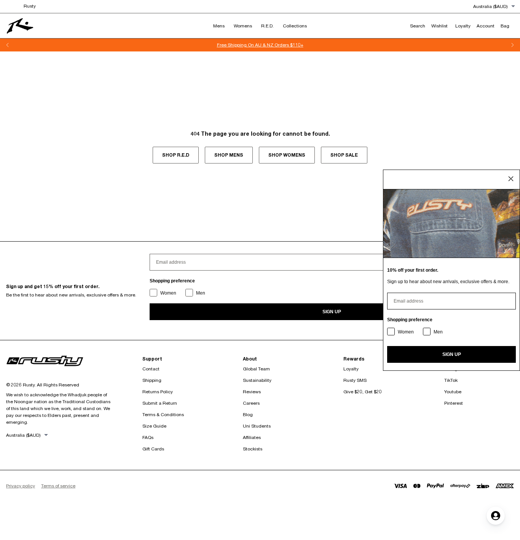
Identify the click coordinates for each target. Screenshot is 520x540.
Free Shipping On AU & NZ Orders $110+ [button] (246, 45)
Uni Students (257, 426)
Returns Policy (157, 391)
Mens (219, 26)
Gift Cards (153, 449)
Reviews (252, 391)
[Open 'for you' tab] (496, 515)
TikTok (451, 380)
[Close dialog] (511, 178)
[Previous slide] (7, 45)
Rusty (30, 6)
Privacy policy (20, 486)
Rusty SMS (355, 380)
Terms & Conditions (163, 414)
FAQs (147, 437)
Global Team (256, 369)
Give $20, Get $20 (362, 391)
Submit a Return (159, 403)
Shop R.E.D (175, 155)
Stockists (252, 449)
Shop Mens (228, 155)
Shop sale (344, 155)
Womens (243, 26)
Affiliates (252, 437)
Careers (251, 403)
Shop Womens (286, 155)
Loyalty (351, 369)
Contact (151, 369)
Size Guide (154, 426)
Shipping (151, 380)
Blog (248, 414)
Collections (295, 26)
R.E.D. (267, 26)
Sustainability (257, 380)
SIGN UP (331, 311)
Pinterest (453, 403)
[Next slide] (512, 45)
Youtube (452, 391)
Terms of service (58, 486)
